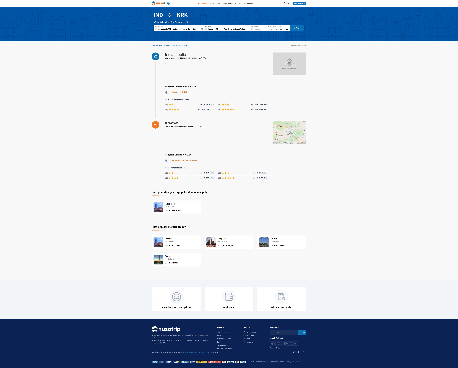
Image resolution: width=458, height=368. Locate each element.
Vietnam (197, 340)
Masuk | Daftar (299, 3)
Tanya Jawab (249, 335)
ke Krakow (182, 45)
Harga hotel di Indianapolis (177, 99)
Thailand (205, 340)
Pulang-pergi (181, 22)
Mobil (218, 3)
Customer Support (246, 3)
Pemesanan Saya (229, 3)
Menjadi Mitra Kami (224, 349)
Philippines (188, 340)
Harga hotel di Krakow (175, 168)
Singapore (179, 340)
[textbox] (177, 27)
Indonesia (161, 340)
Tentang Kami (222, 345)
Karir (219, 342)
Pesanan (247, 339)
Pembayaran (248, 342)
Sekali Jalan (163, 22)
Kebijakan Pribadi (189, 352)
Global (154, 340)
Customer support (250, 332)
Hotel (212, 3)
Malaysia (170, 340)
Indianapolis (170, 45)
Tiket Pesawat (202, 3)
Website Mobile (275, 348)
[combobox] (177, 27)
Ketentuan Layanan (204, 352)
